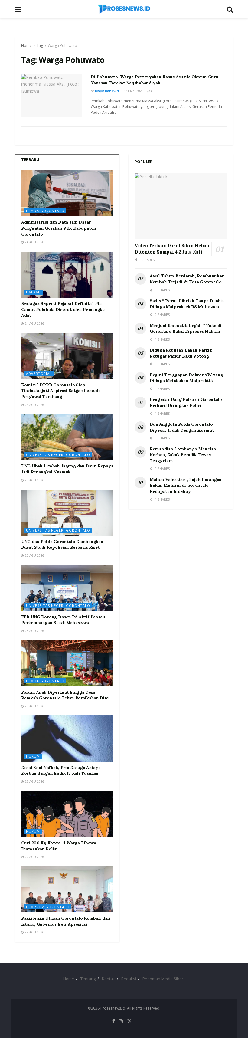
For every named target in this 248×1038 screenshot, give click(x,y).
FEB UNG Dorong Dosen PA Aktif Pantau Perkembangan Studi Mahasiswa (63, 620)
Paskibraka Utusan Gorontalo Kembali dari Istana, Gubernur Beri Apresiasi (66, 921)
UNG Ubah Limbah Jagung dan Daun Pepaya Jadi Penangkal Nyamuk (67, 469)
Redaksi (128, 978)
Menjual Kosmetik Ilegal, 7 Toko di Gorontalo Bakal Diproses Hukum (185, 328)
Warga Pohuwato (62, 45)
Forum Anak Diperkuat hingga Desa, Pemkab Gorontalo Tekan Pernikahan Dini (65, 695)
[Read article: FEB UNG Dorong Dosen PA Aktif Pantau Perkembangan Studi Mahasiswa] (67, 588)
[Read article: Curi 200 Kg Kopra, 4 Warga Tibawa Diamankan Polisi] (67, 814)
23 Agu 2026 (34, 480)
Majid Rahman (107, 91)
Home (26, 45)
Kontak (108, 978)
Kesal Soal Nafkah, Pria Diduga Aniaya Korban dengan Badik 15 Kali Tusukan (61, 770)
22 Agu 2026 (34, 781)
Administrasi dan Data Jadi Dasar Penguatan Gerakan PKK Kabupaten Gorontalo (58, 228)
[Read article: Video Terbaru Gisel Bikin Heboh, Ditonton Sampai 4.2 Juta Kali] (181, 206)
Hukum (33, 756)
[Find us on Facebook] (113, 1021)
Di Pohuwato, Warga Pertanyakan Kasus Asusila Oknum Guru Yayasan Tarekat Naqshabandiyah (155, 80)
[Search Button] (230, 9)
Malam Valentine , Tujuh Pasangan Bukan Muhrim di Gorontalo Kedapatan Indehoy (186, 485)
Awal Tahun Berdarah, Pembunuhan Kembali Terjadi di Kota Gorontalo (187, 279)
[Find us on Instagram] (121, 1021)
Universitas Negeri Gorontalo (58, 454)
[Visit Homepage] (124, 9)
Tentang (88, 978)
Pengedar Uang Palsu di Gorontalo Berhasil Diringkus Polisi (186, 402)
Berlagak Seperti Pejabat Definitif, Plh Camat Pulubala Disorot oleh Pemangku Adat (63, 309)
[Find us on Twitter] (129, 1021)
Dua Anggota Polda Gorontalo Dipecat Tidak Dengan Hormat (182, 427)
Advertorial (39, 373)
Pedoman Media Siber (162, 978)
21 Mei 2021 (134, 91)
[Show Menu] (18, 9)
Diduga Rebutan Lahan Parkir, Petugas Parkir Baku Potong (181, 353)
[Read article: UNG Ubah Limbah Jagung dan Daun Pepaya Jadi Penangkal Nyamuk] (67, 437)
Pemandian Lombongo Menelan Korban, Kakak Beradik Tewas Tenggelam (183, 454)
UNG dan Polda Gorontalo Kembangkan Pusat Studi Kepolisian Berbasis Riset (62, 544)
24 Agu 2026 (34, 242)
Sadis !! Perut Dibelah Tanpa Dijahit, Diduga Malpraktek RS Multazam (187, 303)
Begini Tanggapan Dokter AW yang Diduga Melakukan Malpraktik (186, 378)
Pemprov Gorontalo (48, 907)
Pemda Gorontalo (45, 210)
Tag (40, 45)
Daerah (33, 292)
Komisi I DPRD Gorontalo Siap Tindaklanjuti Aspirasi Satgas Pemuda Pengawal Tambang (61, 390)
